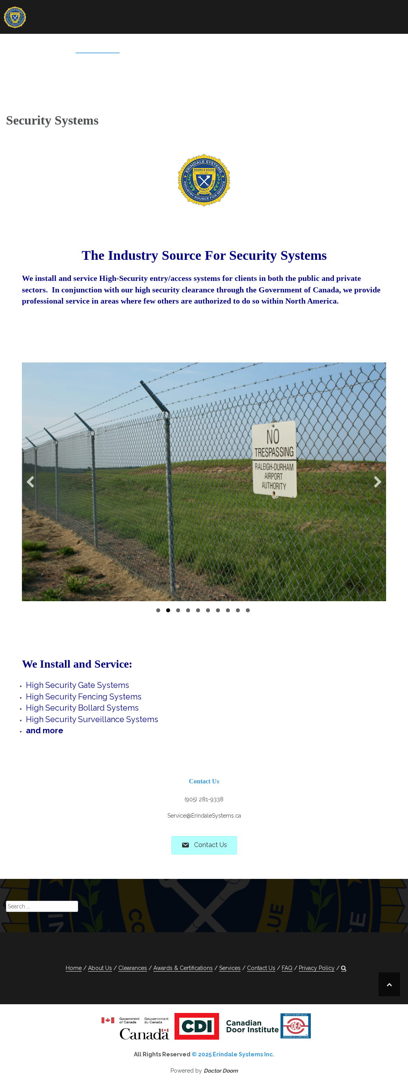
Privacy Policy (313, 56)
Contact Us (307, 46)
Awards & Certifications (222, 46)
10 (248, 610)
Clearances (150, 46)
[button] (351, 58)
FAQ (343, 46)
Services (91, 46)
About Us (50, 46)
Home (14, 46)
